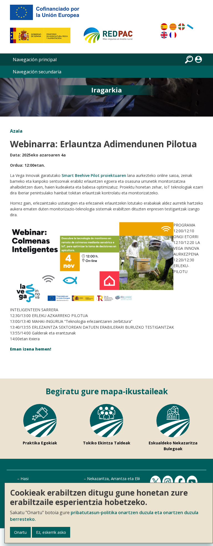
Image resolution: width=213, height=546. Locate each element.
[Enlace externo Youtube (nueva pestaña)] (193, 482)
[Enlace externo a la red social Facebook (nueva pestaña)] (180, 482)
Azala (16, 131)
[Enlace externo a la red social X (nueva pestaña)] (156, 482)
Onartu (20, 532)
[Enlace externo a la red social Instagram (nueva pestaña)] (168, 482)
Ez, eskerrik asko (51, 532)
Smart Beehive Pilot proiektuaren (94, 175)
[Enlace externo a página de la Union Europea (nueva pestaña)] (48, 14)
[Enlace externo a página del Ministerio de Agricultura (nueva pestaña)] (42, 37)
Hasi (25, 478)
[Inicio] (111, 37)
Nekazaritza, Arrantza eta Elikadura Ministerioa (130, 478)
